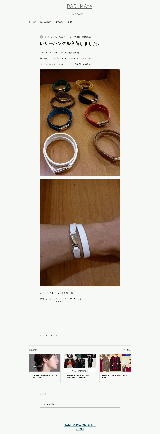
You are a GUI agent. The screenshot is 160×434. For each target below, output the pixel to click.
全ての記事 (32, 22)
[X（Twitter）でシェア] (46, 335)
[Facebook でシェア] (41, 335)
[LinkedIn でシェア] (51, 335)
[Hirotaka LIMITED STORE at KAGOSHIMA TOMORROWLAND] (44, 363)
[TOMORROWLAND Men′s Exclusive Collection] (80, 363)
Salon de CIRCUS (46, 22)
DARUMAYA (60, 22)
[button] (128, 22)
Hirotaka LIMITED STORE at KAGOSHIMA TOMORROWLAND (44, 376)
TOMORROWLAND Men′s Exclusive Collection (78, 376)
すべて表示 (127, 350)
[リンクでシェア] (57, 335)
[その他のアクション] (119, 37)
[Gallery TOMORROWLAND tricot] (115, 363)
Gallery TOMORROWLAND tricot (114, 376)
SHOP (70, 22)
